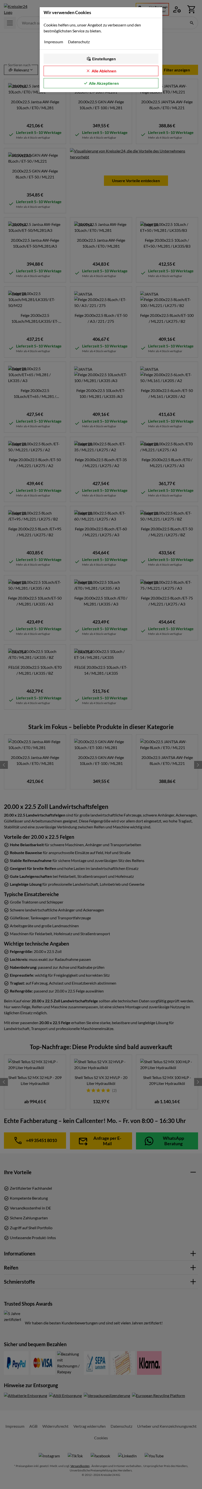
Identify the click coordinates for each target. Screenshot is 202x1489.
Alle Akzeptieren (104, 83)
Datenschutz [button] (79, 41)
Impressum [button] (53, 41)
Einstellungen (104, 58)
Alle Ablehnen (104, 70)
